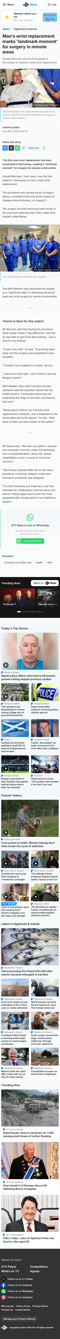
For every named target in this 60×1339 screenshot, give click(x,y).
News (6, 29)
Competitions (39, 1266)
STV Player (8, 1266)
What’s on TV (10, 1271)
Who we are (7, 1306)
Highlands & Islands (25, 29)
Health (39, 562)
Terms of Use (23, 1306)
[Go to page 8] (37, 611)
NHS (49, 562)
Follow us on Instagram (20, 1297)
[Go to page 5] (29, 611)
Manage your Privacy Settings (19, 1319)
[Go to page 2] (22, 611)
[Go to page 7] (34, 611)
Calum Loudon (11, 127)
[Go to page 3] (25, 611)
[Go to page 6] (32, 611)
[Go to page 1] (19, 611)
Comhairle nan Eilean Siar (18, 562)
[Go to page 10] (42, 611)
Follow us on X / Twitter (20, 1279)
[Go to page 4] (27, 611)
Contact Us (7, 1309)
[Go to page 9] (39, 611)
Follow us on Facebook (20, 1285)
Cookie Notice (22, 1309)
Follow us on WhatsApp (20, 1291)
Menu (10, 4)
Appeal (34, 1271)
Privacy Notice (40, 1306)
